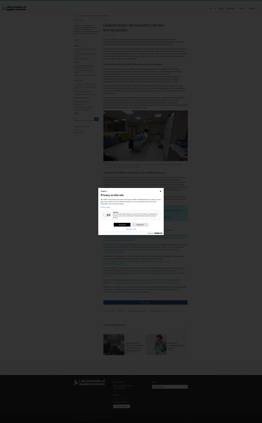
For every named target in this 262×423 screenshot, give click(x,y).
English (103, 191)
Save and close (131, 229)
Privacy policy (105, 207)
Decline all (140, 225)
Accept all (122, 225)
